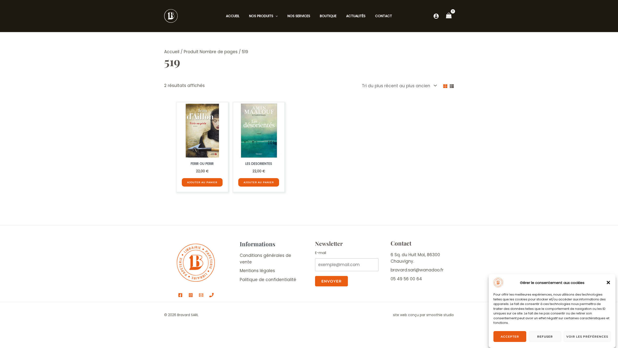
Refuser (545, 336)
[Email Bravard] (201, 295)
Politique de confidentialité (268, 280)
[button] (608, 282)
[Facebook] (180, 295)
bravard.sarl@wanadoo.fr (417, 270)
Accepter (510, 336)
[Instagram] (191, 295)
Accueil (171, 52)
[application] (275, 15)
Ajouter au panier (202, 182)
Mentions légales (257, 271)
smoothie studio (440, 314)
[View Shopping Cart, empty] (449, 16)
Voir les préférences (587, 336)
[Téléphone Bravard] (211, 295)
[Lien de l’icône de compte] (436, 16)
